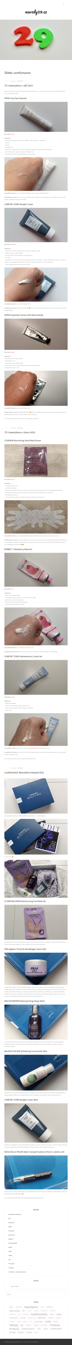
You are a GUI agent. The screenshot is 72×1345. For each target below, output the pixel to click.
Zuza (14, 81)
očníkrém (51, 1318)
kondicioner (44, 1310)
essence (30, 1310)
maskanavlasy (13, 1318)
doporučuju (14, 1311)
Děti (9, 1218)
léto (51, 1314)
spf (31, 1321)
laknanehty (25, 1314)
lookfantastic (39, 1314)
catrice (42, 1307)
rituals (18, 1321)
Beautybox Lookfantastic (15, 1214)
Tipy (9, 1259)
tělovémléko (44, 1325)
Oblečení (10, 1239)
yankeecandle (56, 1329)
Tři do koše (11, 1263)
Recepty (10, 1243)
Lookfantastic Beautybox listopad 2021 (24, 772)
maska (58, 1314)
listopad (13, 244)
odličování (42, 1318)
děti (24, 1310)
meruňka (22, 1318)
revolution (12, 1321)
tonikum (28, 1325)
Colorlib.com (35, 1342)
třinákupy (14, 1328)
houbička (36, 1310)
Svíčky (10, 1251)
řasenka (21, 1332)
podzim (58, 1318)
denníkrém (50, 1307)
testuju (13, 1325)
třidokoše (55, 1325)
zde (40, 1042)
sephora (25, 1321)
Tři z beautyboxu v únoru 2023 (19, 432)
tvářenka (36, 1325)
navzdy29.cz (36, 11)
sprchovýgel (38, 1321)
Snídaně (15, 1243)
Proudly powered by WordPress (12, 1342)
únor (12, 589)
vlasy (39, 1329)
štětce (36, 1332)
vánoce (45, 1329)
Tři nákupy (11, 1268)
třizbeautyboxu (28, 1329)
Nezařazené (11, 1235)
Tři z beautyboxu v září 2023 (18, 85)
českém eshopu (34, 748)
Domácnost (11, 1222)
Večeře (10, 1247)
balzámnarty (19, 1307)
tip (22, 1325)
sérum (56, 1321)
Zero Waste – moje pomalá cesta (17, 1272)
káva (19, 1314)
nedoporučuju (31, 1317)
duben (13, 134)
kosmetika (52, 1310)
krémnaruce (12, 1314)
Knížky (10, 1227)
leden (12, 479)
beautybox (31, 1307)
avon (11, 1307)
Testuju (10, 1255)
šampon (29, 1332)
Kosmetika (11, 1231)
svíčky (48, 1321)
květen (13, 697)
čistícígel (12, 1332)
